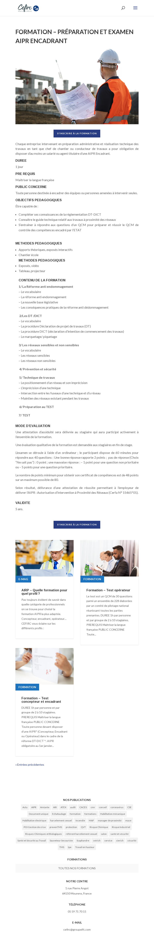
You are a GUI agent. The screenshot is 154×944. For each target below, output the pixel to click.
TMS (61, 847)
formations (90, 813)
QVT (83, 827)
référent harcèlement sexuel (81, 833)
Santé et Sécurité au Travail (31, 840)
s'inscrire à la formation (77, 133)
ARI (55, 807)
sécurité (131, 840)
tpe (69, 847)
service (108, 840)
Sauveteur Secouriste (61, 840)
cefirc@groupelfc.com (77, 929)
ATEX (63, 807)
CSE (129, 807)
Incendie (80, 820)
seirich (96, 840)
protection (71, 827)
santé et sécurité (119, 833)
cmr (93, 807)
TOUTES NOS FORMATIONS (77, 868)
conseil (103, 807)
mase (128, 820)
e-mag (23, 579)
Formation (27, 687)
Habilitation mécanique (112, 813)
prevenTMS (56, 827)
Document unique (38, 813)
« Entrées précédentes (29, 764)
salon (104, 833)
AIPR (33, 807)
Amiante (44, 807)
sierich (120, 840)
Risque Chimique (99, 827)
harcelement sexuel (61, 820)
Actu (24, 807)
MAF (91, 820)
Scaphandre (83, 840)
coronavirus (117, 807)
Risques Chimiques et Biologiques (43, 833)
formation (75, 813)
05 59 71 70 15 (77, 911)
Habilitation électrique (34, 820)
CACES (83, 807)
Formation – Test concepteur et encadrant (41, 700)
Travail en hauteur (84, 847)
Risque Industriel (121, 827)
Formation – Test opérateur (108, 590)
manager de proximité (110, 820)
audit (73, 807)
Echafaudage (59, 813)
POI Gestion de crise (35, 827)
